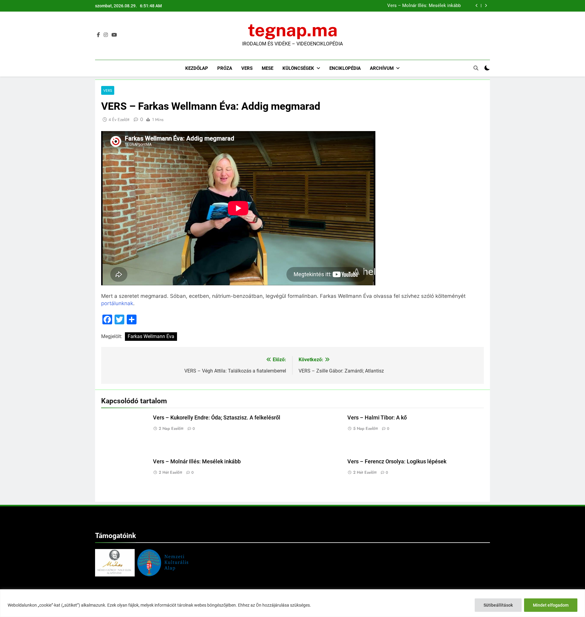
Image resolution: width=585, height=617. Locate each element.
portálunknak (117, 303)
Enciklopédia (345, 68)
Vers (247, 68)
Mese (267, 68)
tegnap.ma (293, 30)
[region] (292, 603)
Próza (224, 68)
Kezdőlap (196, 68)
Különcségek (298, 68)
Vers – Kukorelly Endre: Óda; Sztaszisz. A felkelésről (216, 418)
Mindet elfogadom (551, 605)
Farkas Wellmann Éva (151, 336)
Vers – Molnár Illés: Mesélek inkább (424, 5)
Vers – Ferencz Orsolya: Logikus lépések (396, 461)
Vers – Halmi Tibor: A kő (377, 418)
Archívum (382, 68)
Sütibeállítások (498, 605)
